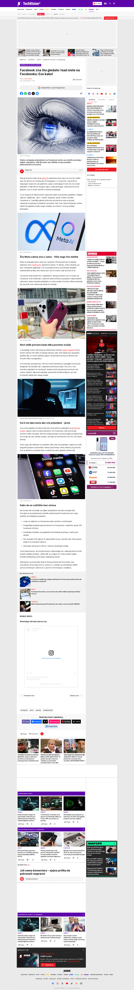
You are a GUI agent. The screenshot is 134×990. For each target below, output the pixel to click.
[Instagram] (93, 93)
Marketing (39, 978)
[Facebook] (89, 93)
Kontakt (45, 978)
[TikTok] (106, 93)
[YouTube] (102, 93)
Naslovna (23, 59)
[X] (97, 93)
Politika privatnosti (81, 978)
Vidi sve (101, 428)
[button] (77, 79)
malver (38, 710)
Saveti (39, 59)
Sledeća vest (74, 695)
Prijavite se (49, 965)
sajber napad (48, 710)
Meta (44, 178)
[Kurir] (29, 3)
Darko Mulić (28, 79)
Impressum (52, 978)
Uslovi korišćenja (93, 978)
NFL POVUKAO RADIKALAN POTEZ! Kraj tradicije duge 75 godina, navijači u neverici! (71, 18)
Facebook (24, 710)
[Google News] (114, 93)
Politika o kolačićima (63, 978)
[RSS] (110, 93)
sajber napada (68, 350)
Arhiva (72, 978)
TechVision (31, 59)
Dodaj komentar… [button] (32, 879)
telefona (35, 265)
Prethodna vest (29, 695)
